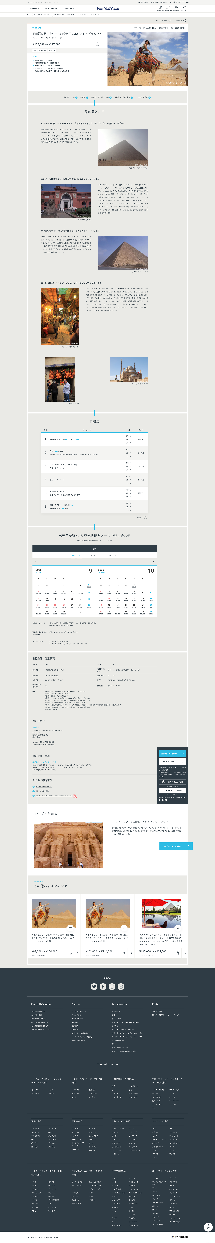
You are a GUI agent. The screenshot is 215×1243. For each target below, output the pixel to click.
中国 (153, 1108)
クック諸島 (76, 1193)
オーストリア (76, 1139)
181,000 (151, 614)
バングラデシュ (94, 1093)
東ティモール (133, 1093)
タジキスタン (157, 1104)
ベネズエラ (52, 1128)
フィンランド (116, 1147)
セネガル (132, 1200)
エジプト (34, 1196)
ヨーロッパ (116, 1011)
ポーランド (76, 1132)
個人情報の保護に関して (44, 787)
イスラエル (52, 1207)
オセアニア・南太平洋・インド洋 (123, 1051)
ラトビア (115, 1136)
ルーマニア (93, 1147)
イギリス (155, 1154)
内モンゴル (156, 1101)
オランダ (155, 1143)
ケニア (114, 1218)
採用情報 (75, 1029)
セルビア (92, 1128)
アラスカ (155, 1178)
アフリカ (115, 1026)
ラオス (50, 1090)
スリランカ (76, 1093)
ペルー (50, 1132)
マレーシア (133, 1097)
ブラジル (51, 1143)
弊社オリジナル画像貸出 (80, 1033)
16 (143, 598)
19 (109, 605)
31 (151, 612)
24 (72, 605)
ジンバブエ (133, 1222)
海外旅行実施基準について (40, 1029)
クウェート (35, 1211)
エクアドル (35, 1128)
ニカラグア (173, 1203)
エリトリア (116, 1200)
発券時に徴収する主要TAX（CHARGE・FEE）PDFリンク (54, 796)
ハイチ (171, 1185)
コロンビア (52, 1139)
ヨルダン (51, 1182)
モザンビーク (133, 1182)
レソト (114, 1222)
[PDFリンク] (74, 796)
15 (134, 598)
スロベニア (93, 1139)
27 (38, 612)
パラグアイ (52, 1136)
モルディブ (75, 1200)
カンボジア (35, 1093)
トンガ (91, 1196)
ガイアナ (34, 1147)
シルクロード (174, 1101)
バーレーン (35, 1203)
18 (101, 605)
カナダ (154, 1210)
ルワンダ (132, 1196)
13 (38, 598)
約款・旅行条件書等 (42, 791)
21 (47, 605)
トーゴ (131, 1211)
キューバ (155, 1217)
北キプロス (35, 1189)
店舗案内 (75, 1026)
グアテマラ (173, 1182)
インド (74, 1097)
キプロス (51, 1193)
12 (93, 555)
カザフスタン (157, 1097)
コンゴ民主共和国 (118, 1193)
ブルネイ (115, 1093)
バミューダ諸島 (157, 1202)
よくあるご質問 (36, 1015)
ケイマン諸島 (76, 1185)
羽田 (94, 548)
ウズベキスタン (174, 1090)
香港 (113, 1090)
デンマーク (133, 1136)
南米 (113, 1044)
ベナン (114, 1182)
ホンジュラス (174, 1189)
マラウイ (132, 1178)
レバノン (34, 1200)
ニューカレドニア (95, 1182)
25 (80, 605)
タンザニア (133, 1207)
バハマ (154, 1191)
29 (55, 612)
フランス (172, 1128)
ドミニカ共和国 (157, 1224)
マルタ (154, 1128)
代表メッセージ (77, 1018)
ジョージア (116, 1132)
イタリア (155, 1132)
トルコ (33, 1182)
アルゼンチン (36, 1136)
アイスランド (116, 1150)
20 (38, 605)
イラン (50, 1203)
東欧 (113, 1015)
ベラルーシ (116, 1154)
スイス (171, 1150)
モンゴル (172, 1104)
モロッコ (51, 1185)
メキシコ (172, 1200)
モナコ (154, 1136)
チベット (155, 1093)
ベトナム (51, 1093)
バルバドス (156, 1195)
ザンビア (132, 1218)
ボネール (155, 1206)
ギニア (114, 1214)
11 (86, 555)
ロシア (131, 1128)
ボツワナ (115, 1185)
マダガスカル (116, 1225)
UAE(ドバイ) (52, 1211)
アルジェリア (36, 1193)
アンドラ (172, 1154)
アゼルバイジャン (118, 1128)
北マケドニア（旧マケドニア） (79, 1144)
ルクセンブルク (157, 1147)
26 (89, 605)
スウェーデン (133, 1132)
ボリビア (34, 1143)
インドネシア (116, 1097)
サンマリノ (173, 1132)
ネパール (92, 1090)
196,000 (89, 587)
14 (47, 598)
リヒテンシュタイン (159, 1139)
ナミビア (132, 1185)
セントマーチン (174, 1218)
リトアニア (133, 1147)
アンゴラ (115, 1178)
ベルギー (172, 1147)
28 (47, 612)
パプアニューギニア (96, 1189)
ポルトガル (173, 1139)
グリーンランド (134, 1150)
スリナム (51, 1147)
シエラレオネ (133, 1203)
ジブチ (114, 1196)
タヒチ (91, 1193)
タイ (130, 1090)
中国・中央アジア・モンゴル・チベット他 (127, 1033)
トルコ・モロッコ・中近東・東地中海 (125, 1022)
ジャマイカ (173, 1193)
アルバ (154, 1188)
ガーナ (114, 1211)
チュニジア (52, 1189)
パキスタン (76, 1090)
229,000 (72, 594)
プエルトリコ (174, 1211)
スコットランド (174, 1143)
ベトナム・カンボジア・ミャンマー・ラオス (127, 1037)
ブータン (92, 1097)
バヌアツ (92, 1200)
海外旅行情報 (157, 1011)
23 (64, 605)
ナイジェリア (133, 1189)
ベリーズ (155, 1199)
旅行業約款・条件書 (38, 1018)
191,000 (38, 594)
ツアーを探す (34, 8)
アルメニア (116, 1143)
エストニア (116, 1139)
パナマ (171, 1207)
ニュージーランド (95, 1185)
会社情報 (75, 1022)
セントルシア (174, 1214)
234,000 (80, 594)
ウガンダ (132, 1214)
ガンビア (115, 1207)
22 (55, 605)
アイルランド (174, 1136)
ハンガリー (76, 1136)
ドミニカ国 (156, 1220)
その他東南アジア (118, 1040)
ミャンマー (35, 1090)
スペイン (155, 1150)
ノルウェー (133, 1143)
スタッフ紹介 (69, 8)
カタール (34, 1207)
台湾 (113, 1086)
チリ (32, 1139)
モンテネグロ (93, 1136)
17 (151, 598)
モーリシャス (76, 1203)
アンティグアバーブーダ (159, 1183)
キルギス (172, 1097)
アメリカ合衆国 (174, 1222)
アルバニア (93, 1132)
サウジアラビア (53, 1200)
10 (79, 555)
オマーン (34, 1185)
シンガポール (133, 1086)
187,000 (63, 614)
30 (64, 612)
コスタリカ (156, 1213)
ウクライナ (133, 1139)
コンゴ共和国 (116, 1189)
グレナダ (172, 1178)
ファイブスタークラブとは (52, 8)
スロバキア (93, 1150)
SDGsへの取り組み (78, 1040)
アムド (171, 1093)
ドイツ (154, 1157)
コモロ (74, 1189)
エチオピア (116, 1203)
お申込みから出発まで (39, 1011)
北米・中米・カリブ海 (120, 1047)
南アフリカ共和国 (135, 1193)
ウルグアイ (35, 1132)
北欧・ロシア (116, 1018)
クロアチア (76, 1149)
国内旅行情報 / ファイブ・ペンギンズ (165, 1015)
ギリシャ (51, 1196)
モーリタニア (133, 1225)
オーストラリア (77, 1182)
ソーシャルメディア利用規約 (82, 1037)
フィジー (75, 1196)
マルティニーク (174, 1196)
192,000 (109, 594)
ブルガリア (76, 1128)
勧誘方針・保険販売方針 (40, 1022)
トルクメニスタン (158, 1090)
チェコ (91, 1143)
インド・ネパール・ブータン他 (123, 1029)
